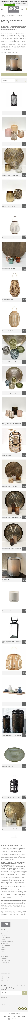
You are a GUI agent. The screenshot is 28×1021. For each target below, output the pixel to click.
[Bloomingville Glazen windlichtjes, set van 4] (14, 129)
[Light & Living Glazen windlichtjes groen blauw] (14, 347)
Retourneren (4, 933)
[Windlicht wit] (14, 565)
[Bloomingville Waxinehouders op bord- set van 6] (14, 689)
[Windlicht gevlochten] (14, 285)
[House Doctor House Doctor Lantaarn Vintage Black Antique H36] (14, 627)
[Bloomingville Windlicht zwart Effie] (14, 98)
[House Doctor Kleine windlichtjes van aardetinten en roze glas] (14, 409)
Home (2, 15)
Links (2, 951)
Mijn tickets (4, 978)
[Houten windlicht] (14, 440)
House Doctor (21, 889)
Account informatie (6, 975)
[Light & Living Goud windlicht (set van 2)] (14, 192)
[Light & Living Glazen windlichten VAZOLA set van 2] (14, 534)
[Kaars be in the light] (14, 596)
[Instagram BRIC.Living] (22, 1008)
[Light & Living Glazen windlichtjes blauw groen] (14, 378)
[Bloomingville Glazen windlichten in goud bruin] (14, 472)
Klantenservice (5, 931)
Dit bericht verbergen (9, 5)
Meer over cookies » (20, 5)
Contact (3, 966)
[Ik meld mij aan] (24, 993)
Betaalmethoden (5, 937)
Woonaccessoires (10, 15)
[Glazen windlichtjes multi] (14, 254)
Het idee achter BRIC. (7, 962)
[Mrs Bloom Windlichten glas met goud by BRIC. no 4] (14, 814)
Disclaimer (4, 947)
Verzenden (4, 935)
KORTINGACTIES (5, 960)
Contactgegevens (5, 945)
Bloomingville (21, 902)
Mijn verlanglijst (5, 980)
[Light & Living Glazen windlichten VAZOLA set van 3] (14, 503)
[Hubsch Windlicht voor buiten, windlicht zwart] (14, 783)
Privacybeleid (4, 943)
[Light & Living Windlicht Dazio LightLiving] (14, 223)
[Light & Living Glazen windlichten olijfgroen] (14, 752)
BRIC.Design (4, 958)
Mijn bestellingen (5, 977)
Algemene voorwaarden (7, 941)
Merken (3, 964)
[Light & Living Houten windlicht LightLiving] (14, 316)
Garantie (3, 939)
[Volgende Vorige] (16, 836)
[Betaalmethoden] (5, 1016)
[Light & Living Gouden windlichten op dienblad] (14, 160)
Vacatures (3, 949)
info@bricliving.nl (6, 1005)
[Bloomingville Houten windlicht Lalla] (14, 658)
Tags (2, 968)
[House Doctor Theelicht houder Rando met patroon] (14, 720)
